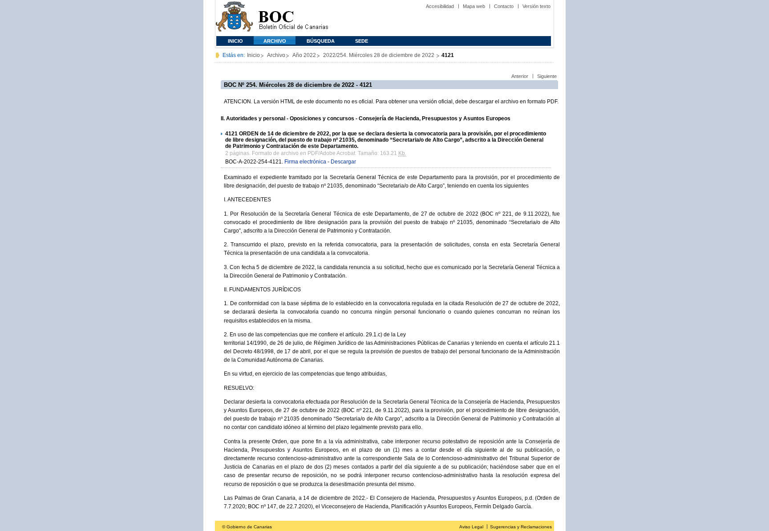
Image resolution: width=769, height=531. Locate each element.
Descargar (343, 162)
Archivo (274, 41)
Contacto (504, 6)
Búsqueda (321, 41)
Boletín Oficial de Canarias (293, 18)
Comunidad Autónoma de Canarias (234, 18)
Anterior (519, 76)
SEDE (361, 41)
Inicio (235, 41)
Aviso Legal (471, 526)
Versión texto (536, 6)
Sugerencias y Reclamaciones (521, 526)
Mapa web (474, 6)
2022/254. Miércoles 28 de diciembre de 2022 (379, 55)
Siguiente (547, 76)
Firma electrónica (305, 162)
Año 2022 (304, 55)
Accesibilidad (440, 6)
